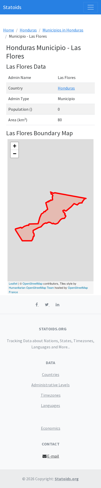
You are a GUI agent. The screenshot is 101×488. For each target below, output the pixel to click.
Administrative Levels (50, 384)
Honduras (28, 30)
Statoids (12, 7)
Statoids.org (67, 478)
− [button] (14, 153)
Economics (50, 428)
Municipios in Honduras (62, 30)
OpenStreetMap (32, 283)
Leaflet (13, 283)
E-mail (53, 456)
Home (8, 30)
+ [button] (14, 146)
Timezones (51, 395)
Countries (50, 374)
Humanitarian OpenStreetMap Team (31, 287)
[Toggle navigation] (90, 7)
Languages (50, 405)
